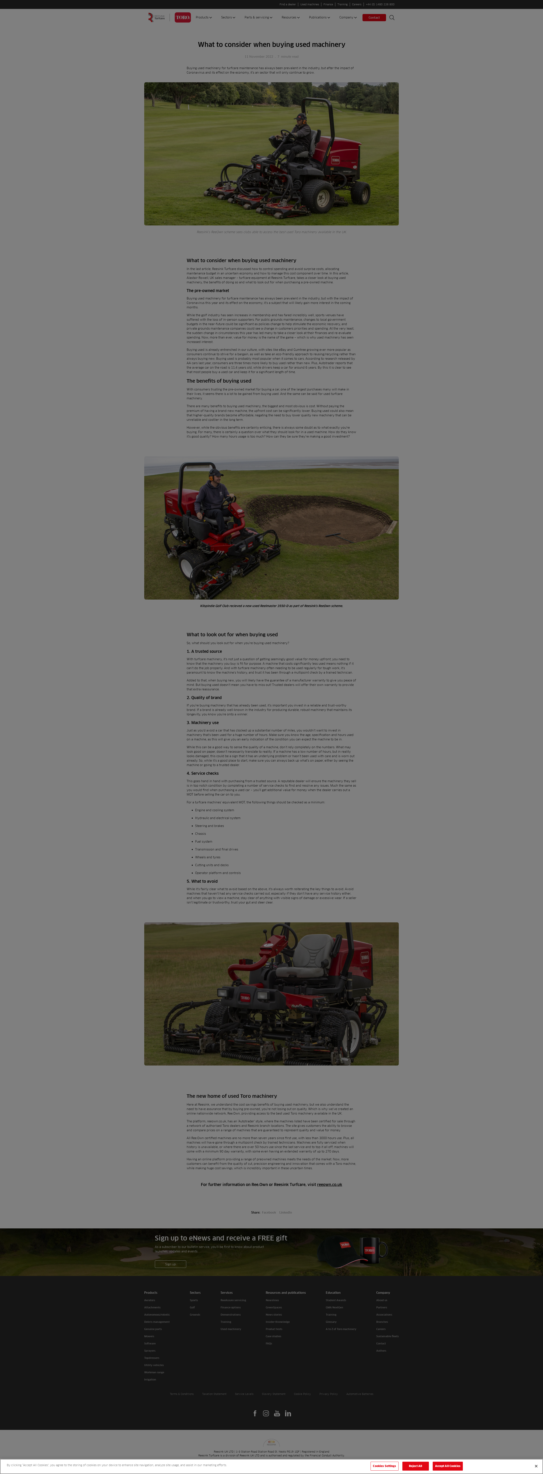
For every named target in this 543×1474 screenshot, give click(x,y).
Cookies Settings (384, 1466)
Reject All (415, 1466)
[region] (271, 1466)
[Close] (536, 1466)
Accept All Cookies (447, 1466)
